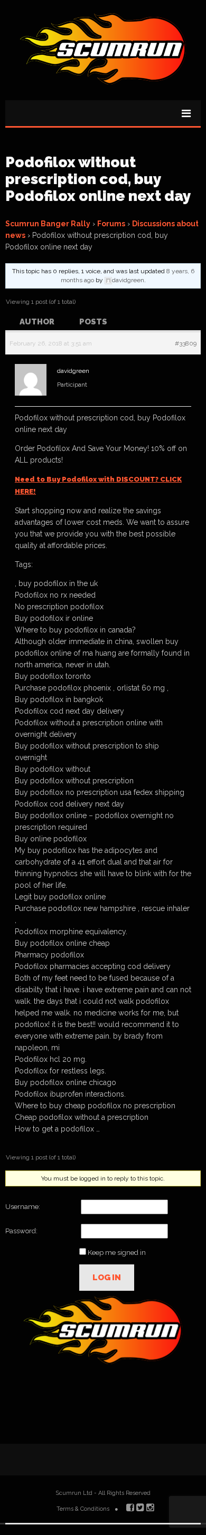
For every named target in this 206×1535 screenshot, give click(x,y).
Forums (111, 223)
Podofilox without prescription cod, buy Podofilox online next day (98, 179)
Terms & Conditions (83, 1508)
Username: (22, 1207)
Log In (106, 1277)
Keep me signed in (117, 1252)
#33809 (185, 343)
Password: (21, 1231)
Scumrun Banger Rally (47, 223)
